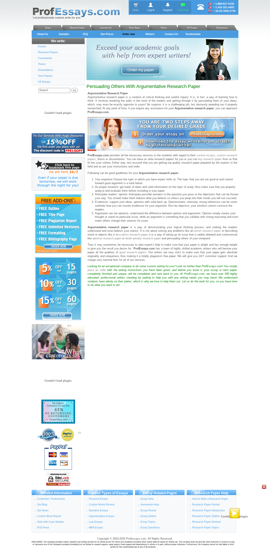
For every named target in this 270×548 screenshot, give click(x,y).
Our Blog (42, 504)
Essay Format (148, 510)
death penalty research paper (143, 238)
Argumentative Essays (101, 516)
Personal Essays (98, 498)
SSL (79, 433)
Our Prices (107, 34)
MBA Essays (96, 527)
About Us (42, 34)
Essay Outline (148, 516)
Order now (128, 34)
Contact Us (171, 34)
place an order (97, 270)
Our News (43, 510)
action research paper (207, 230)
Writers (150, 34)
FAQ (85, 34)
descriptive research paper (131, 234)
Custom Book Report (49, 516)
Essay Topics (147, 521)
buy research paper (209, 159)
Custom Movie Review (102, 504)
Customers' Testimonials (51, 498)
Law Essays (96, 521)
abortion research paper (107, 238)
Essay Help (147, 498)
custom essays (205, 155)
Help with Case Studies (50, 521)
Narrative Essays (98, 510)
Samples (64, 34)
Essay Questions (150, 527)
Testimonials (193, 34)
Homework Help (149, 504)
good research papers (133, 252)
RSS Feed (43, 527)
